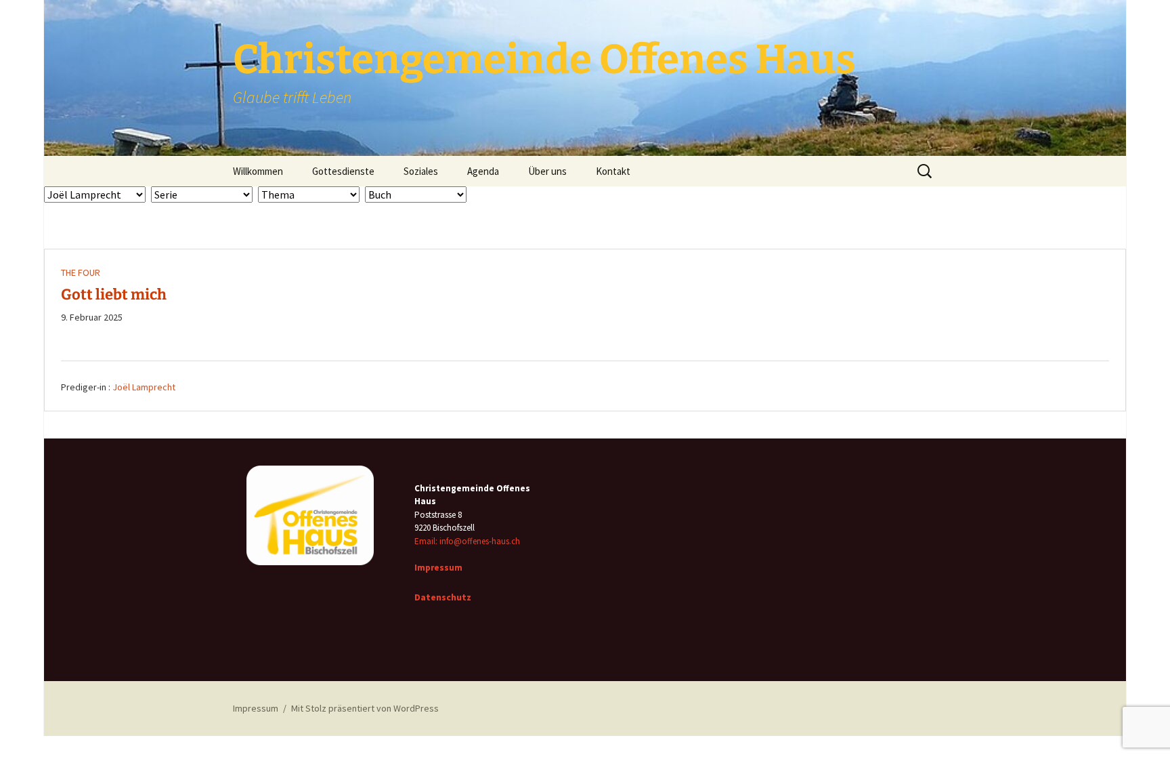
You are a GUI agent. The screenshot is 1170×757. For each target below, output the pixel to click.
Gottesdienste (343, 171)
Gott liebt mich (114, 294)
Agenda (483, 171)
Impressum (255, 708)
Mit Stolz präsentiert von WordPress (365, 708)
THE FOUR (80, 272)
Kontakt (613, 171)
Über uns (547, 171)
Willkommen (258, 171)
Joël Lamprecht (143, 387)
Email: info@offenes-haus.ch (467, 541)
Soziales (421, 171)
